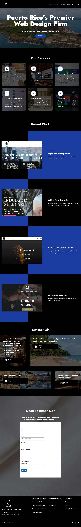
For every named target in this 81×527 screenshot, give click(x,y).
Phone (23, 436)
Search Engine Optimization (39, 509)
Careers (63, 4)
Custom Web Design (37, 502)
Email (23, 442)
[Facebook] (73, 4)
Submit (24, 470)
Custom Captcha (25, 461)
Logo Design (52, 502)
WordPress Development (38, 505)
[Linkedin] (78, 4)
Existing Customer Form (71, 509)
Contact (68, 4)
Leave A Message (26, 449)
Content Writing (53, 505)
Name (23, 429)
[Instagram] (75, 4)
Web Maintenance (37, 512)
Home (50, 4)
